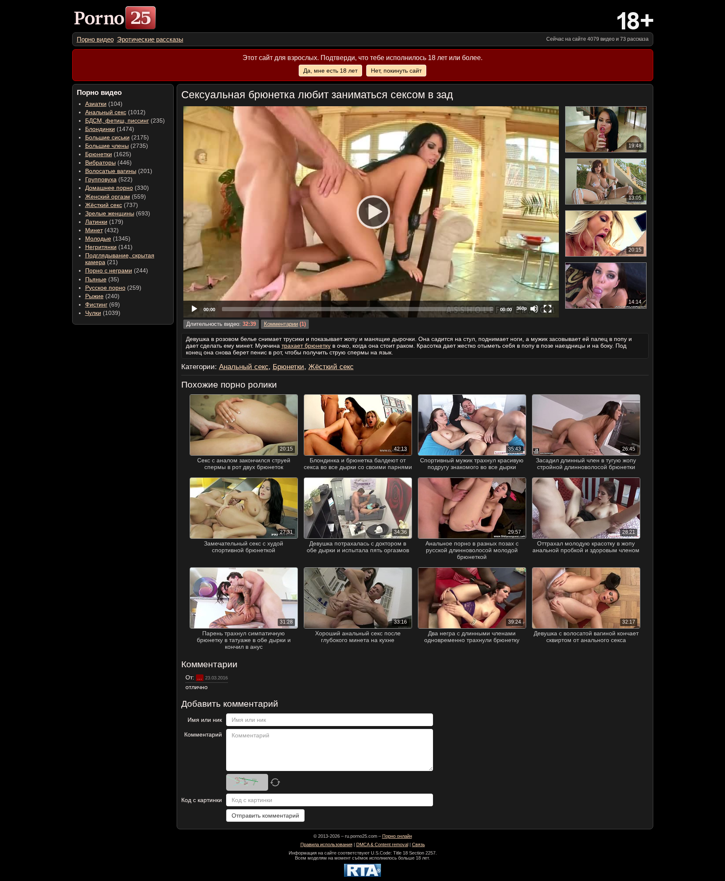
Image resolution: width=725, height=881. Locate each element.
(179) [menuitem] (104, 221)
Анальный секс (105, 112)
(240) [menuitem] (102, 296)
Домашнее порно (109, 187)
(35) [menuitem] (102, 279)
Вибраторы (100, 162)
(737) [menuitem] (111, 205)
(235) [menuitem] (125, 120)
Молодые (98, 238)
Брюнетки (98, 154)
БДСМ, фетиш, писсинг (117, 120)
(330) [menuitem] (117, 187)
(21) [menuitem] (119, 258)
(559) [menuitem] (115, 196)
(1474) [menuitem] (109, 129)
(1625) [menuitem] (108, 154)
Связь (418, 844)
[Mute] (534, 308)
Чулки (93, 312)
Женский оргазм (107, 196)
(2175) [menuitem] (117, 137)
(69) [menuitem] (102, 304)
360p (521, 308)
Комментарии (281, 324)
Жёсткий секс (103, 205)
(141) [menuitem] (109, 247)
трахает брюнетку (306, 345)
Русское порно (105, 287)
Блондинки (100, 129)
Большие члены (107, 145)
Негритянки (101, 247)
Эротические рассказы (150, 39)
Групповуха (101, 179)
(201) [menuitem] (118, 171)
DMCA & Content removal (382, 844)
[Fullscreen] (547, 308)
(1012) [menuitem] (115, 112)
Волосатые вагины (110, 171)
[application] (371, 211)
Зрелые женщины (109, 213)
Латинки (96, 221)
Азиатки (96, 103)
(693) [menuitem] (117, 213)
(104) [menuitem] (104, 103)
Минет (94, 230)
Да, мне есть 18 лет (330, 70)
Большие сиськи (107, 137)
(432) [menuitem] (102, 230)
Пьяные (96, 279)
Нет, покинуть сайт (396, 70)
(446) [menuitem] (108, 162)
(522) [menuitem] (109, 179)
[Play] (371, 211)
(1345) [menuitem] (107, 238)
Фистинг (96, 304)
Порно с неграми (108, 270)
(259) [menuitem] (113, 287)
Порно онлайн (397, 836)
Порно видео (95, 39)
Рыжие (94, 296)
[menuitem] (95, 39)
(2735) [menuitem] (116, 145)
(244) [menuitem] (116, 270)
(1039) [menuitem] (102, 312)
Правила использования (326, 844)
